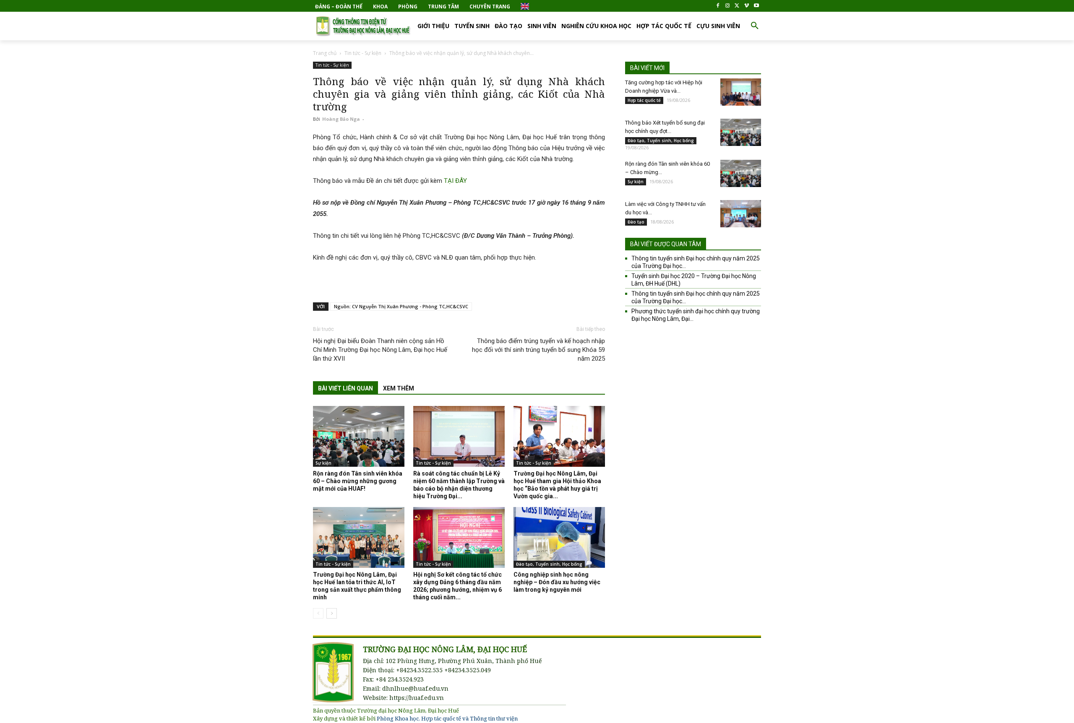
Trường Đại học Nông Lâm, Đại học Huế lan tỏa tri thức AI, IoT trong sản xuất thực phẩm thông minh (357, 586)
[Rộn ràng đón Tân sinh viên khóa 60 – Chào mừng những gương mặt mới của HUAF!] (358, 436)
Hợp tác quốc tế (644, 100)
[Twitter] (737, 6)
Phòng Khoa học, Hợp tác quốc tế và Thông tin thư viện (447, 718)
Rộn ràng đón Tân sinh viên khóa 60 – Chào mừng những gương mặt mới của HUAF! (357, 481)
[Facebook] (718, 6)
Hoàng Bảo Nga (341, 119)
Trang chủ (324, 53)
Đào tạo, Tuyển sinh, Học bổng (549, 564)
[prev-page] (318, 613)
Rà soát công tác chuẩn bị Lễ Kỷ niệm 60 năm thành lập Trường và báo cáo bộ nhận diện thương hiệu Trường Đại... (459, 484)
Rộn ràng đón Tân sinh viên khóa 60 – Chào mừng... (667, 168)
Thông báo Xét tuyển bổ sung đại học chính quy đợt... (665, 127)
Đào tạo (636, 222)
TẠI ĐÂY (455, 181)
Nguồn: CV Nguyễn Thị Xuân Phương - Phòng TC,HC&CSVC (401, 306)
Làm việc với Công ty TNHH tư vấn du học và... (665, 208)
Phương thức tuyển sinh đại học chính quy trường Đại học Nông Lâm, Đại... (695, 315)
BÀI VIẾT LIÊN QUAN (345, 388)
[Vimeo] (746, 6)
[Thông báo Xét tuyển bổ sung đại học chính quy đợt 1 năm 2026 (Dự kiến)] (740, 132)
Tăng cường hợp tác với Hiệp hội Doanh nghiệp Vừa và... (663, 86)
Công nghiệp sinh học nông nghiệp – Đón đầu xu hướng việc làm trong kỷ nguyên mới (557, 582)
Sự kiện (323, 463)
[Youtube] (756, 6)
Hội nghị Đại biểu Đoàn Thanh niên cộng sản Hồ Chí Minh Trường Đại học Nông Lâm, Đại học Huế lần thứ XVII (380, 349)
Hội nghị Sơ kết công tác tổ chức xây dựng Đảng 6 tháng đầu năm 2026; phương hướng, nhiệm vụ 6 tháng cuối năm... (457, 586)
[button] (754, 26)
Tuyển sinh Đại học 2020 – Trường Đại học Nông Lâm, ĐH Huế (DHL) (693, 280)
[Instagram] (728, 6)
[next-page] (331, 613)
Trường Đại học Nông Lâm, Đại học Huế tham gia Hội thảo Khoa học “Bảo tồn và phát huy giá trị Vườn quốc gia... (557, 484)
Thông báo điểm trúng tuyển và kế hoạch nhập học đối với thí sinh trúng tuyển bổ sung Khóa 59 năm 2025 (538, 349)
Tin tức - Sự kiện (362, 53)
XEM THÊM (398, 388)
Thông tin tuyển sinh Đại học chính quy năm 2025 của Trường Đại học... (695, 262)
